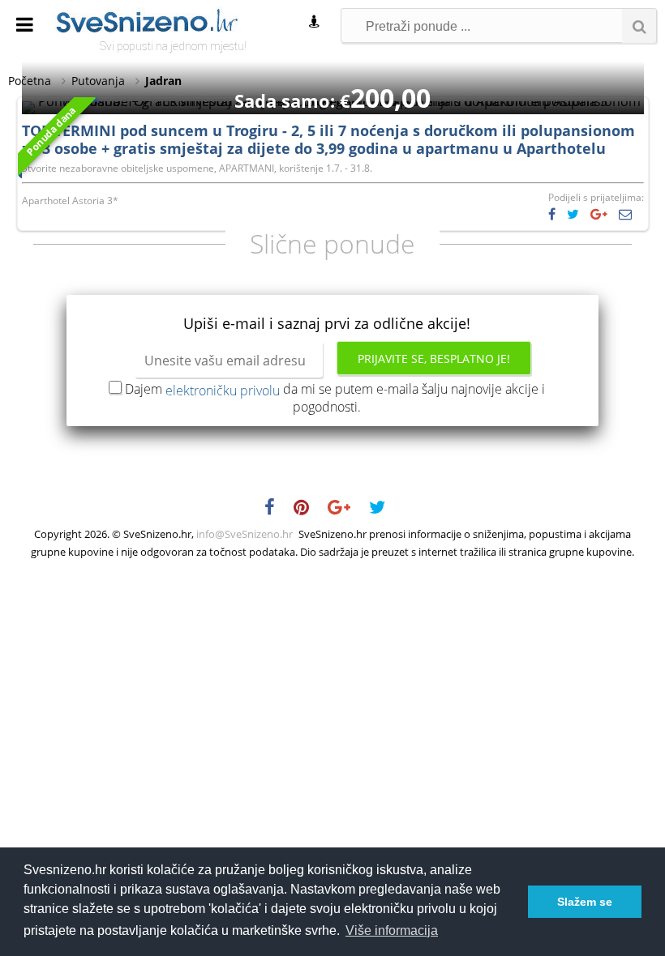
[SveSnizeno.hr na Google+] (347, 509)
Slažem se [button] (584, 901)
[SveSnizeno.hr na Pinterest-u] (309, 509)
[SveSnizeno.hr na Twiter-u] (385, 509)
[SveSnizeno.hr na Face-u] (277, 509)
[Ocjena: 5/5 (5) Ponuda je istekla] (333, 101)
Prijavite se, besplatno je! (434, 358)
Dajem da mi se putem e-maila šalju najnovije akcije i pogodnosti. (335, 398)
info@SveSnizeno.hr (244, 534)
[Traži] (639, 26)
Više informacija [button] (391, 930)
